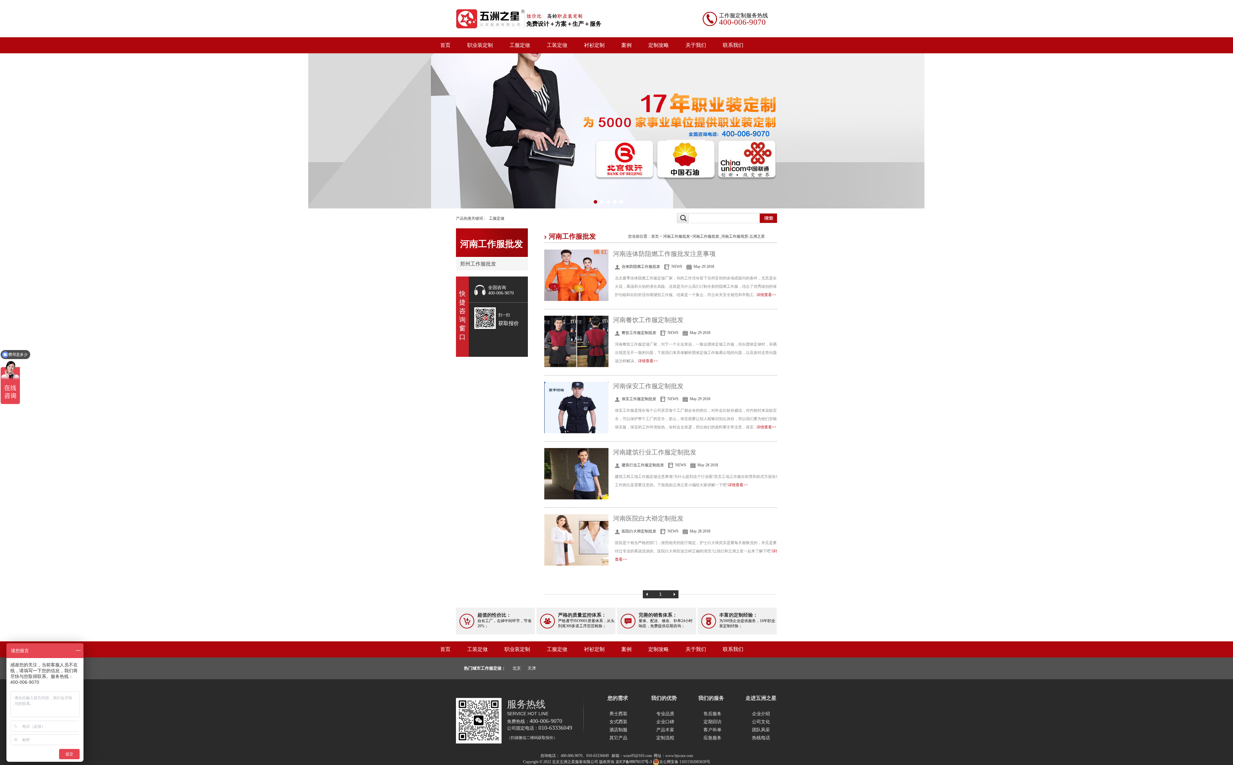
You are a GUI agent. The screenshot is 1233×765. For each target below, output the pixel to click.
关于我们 (696, 45)
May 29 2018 (704, 266)
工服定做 (520, 45)
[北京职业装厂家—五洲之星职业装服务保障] (616, 130)
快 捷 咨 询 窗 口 (462, 315)
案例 (626, 45)
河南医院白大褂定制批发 (648, 518)
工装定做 (557, 45)
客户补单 (712, 729)
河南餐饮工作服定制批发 (648, 319)
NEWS (676, 266)
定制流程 (665, 737)
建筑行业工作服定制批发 (643, 465)
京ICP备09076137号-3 (634, 762)
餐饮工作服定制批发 (639, 332)
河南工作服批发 (676, 236)
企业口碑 (665, 721)
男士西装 (618, 713)
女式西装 (618, 721)
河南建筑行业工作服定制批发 (654, 452)
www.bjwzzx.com (679, 755)
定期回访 (712, 721)
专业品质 (665, 713)
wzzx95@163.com (637, 755)
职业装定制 (480, 45)
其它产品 (618, 737)
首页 (445, 45)
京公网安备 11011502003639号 (684, 762)
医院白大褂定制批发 (639, 531)
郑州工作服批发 (478, 264)
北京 (516, 668)
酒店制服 (618, 729)
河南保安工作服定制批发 (648, 386)
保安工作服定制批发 (639, 399)
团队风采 (761, 729)
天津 (532, 668)
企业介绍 (761, 713)
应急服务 (712, 737)
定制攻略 (658, 45)
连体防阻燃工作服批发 (641, 266)
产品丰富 (665, 729)
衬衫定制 (594, 45)
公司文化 (761, 721)
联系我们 (733, 45)
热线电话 (761, 737)
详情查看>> (766, 295)
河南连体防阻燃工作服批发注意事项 (664, 253)
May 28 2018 (707, 465)
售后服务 (712, 713)
